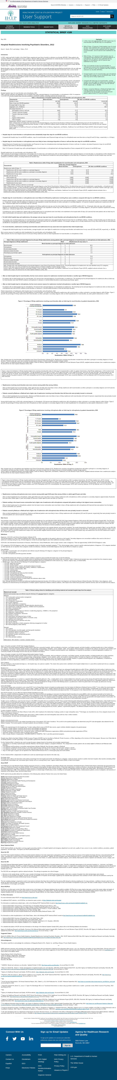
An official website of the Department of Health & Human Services (29, 1)
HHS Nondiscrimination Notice (44, 1068)
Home (97, 11)
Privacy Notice (54, 1024)
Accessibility (26, 1055)
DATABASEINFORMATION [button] (9, 27)
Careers (71, 5)
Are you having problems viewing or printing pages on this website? (58, 1020)
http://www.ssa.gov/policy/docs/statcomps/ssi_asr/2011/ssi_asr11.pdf (96, 981)
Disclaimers (26, 1059)
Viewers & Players (62, 1024)
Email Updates (104, 5)
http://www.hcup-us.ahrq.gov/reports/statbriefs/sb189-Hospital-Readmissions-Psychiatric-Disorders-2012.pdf (32, 937)
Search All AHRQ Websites (58, 5)
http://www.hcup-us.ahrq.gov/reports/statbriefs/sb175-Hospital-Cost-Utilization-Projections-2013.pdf (27, 969)
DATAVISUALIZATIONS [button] (88, 27)
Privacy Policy (59, 1066)
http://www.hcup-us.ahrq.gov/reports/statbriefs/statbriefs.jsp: (71, 903)
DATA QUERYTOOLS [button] (107, 27)
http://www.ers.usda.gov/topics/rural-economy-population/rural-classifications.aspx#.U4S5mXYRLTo (60, 1013)
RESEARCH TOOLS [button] (29, 27)
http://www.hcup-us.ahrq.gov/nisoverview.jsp (26, 930)
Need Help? (110, 11)
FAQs (93, 5)
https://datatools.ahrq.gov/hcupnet (52, 900)
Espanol (87, 5)
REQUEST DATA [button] (48, 27)
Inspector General (44, 1075)
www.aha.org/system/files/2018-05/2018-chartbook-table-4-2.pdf (72, 1009)
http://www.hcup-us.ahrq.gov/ (29, 897)
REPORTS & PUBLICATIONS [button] (68, 27)
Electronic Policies (28, 1068)
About (103, 11)
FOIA (40, 1055)
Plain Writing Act (60, 1055)
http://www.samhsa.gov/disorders (50, 965)
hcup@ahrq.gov (109, 950)
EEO (23, 1063)
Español (9, 1063)
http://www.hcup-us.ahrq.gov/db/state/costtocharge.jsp (29, 1000)
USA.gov (73, 1067)
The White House (76, 1063)
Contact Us (79, 5)
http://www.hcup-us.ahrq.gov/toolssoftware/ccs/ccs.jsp (24, 996)
